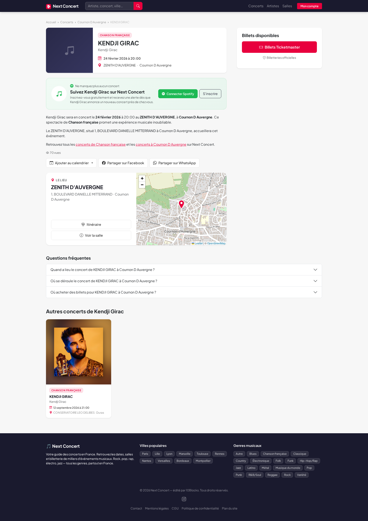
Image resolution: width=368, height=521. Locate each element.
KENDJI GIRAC (61, 396)
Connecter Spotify (180, 94)
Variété (301, 474)
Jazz (238, 467)
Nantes (146, 460)
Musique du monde (288, 467)
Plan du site (229, 508)
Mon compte (309, 6)
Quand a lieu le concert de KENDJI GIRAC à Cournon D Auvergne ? (102, 269)
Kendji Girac (108, 49)
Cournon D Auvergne (92, 22)
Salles (287, 6)
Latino (251, 467)
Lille (157, 453)
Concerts (255, 6)
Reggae (272, 474)
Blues (253, 453)
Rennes (219, 453)
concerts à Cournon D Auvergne (161, 144)
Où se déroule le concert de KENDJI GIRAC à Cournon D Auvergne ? (103, 281)
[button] (181, 204)
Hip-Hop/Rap (309, 460)
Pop (309, 467)
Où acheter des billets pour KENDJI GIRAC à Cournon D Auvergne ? (103, 292)
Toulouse (202, 453)
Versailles (164, 460)
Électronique (261, 460)
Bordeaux (183, 460)
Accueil (51, 22)
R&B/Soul (255, 474)
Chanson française (115, 35)
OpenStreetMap (216, 243)
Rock (287, 474)
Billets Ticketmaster (282, 47)
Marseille (184, 453)
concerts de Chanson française (101, 144)
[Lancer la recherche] (138, 6)
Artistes (273, 6)
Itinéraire (94, 224)
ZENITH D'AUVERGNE (120, 65)
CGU (175, 508)
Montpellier (203, 460)
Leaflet (198, 243)
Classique (299, 453)
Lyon (169, 453)
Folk (278, 460)
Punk (239, 474)
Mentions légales (157, 508)
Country (241, 460)
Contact (136, 508)
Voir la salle (94, 235)
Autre (239, 453)
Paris (145, 453)
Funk (290, 460)
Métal (265, 467)
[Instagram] (184, 499)
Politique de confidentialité (200, 508)
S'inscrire (210, 93)
